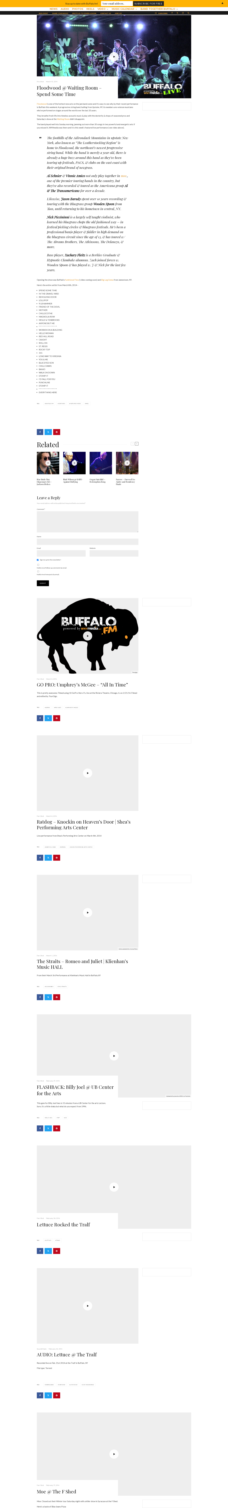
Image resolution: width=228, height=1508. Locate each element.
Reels (90, 9)
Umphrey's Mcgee (72, 707)
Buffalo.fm (50, 403)
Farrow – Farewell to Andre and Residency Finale (125, 481)
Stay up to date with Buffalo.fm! (81, 3)
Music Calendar (123, 9)
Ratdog (63, 847)
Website (93, 548)
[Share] (40, 432)
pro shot (58, 707)
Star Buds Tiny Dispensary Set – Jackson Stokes (44, 481)
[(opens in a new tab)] (127, 463)
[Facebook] (172, 13)
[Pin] (56, 432)
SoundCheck (41, 1349)
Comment (41, 509)
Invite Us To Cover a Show (84, 13)
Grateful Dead (51, 847)
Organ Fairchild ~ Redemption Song (98, 480)
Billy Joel (49, 1117)
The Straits (62, 986)
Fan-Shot (40, 679)
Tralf (58, 1240)
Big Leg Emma (107, 280)
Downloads (50, 1384)
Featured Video (75, 403)
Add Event (43, 13)
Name (39, 537)
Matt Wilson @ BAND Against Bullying (72, 480)
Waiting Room (63, 119)
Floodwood (42, 104)
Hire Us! (118, 13)
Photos (77, 9)
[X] (177, 13)
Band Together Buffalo (158, 9)
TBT (59, 1117)
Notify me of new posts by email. (48, 574)
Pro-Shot (40, 82)
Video (102, 9)
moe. (87, 403)
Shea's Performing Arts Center (81, 847)
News (54, 9)
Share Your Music (60, 13)
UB (66, 1117)
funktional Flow (72, 280)
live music (74, 1384)
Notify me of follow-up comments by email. (52, 568)
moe (124, 175)
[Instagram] (183, 13)
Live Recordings (88, 1384)
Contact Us (105, 13)
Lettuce (48, 1240)
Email (39, 548)
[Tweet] (48, 432)
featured (62, 403)
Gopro (48, 707)
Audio (65, 9)
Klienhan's (49, 986)
